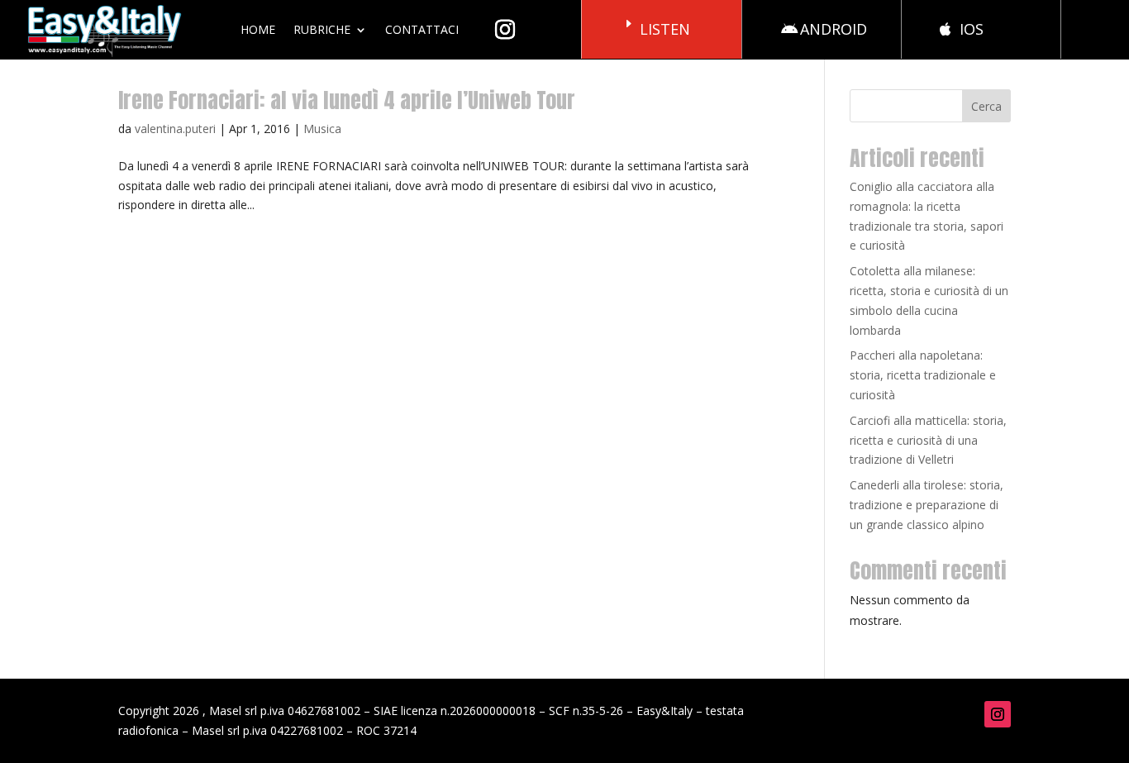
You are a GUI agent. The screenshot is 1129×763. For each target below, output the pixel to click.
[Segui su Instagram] (997, 714)
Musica (322, 128)
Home (258, 29)
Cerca (986, 106)
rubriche (321, 29)
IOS (972, 29)
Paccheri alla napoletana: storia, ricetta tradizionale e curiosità (923, 375)
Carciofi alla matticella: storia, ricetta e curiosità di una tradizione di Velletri (928, 440)
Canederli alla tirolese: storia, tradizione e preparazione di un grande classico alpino (926, 504)
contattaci (422, 29)
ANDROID (833, 29)
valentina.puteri (175, 128)
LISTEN (665, 29)
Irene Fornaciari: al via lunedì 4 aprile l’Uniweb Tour (346, 100)
